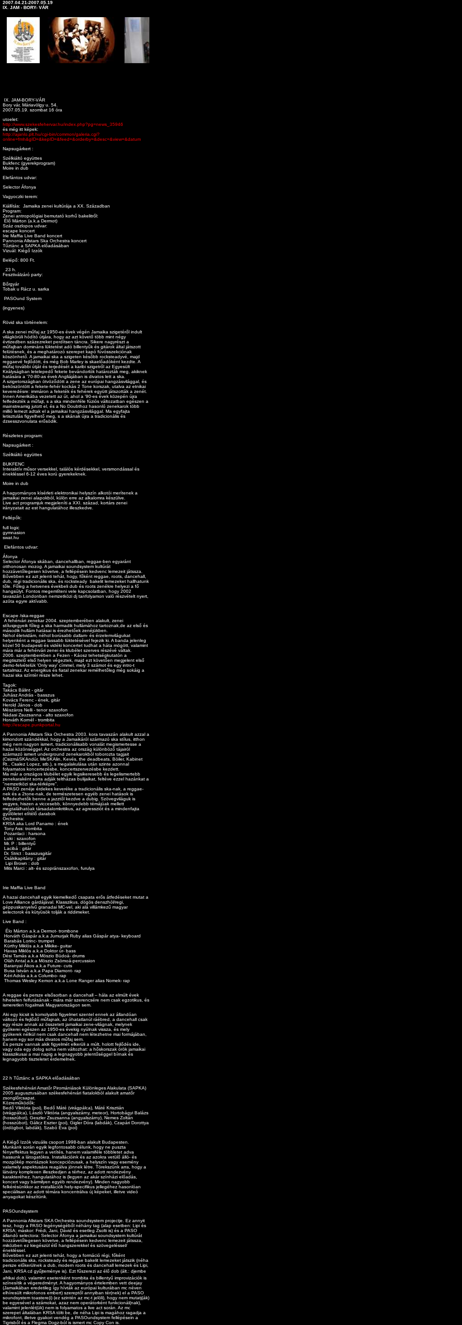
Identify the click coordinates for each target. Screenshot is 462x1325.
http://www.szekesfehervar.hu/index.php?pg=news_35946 (63, 124)
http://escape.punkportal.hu (31, 724)
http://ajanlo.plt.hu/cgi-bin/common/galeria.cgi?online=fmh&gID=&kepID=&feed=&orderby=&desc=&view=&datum (72, 137)
